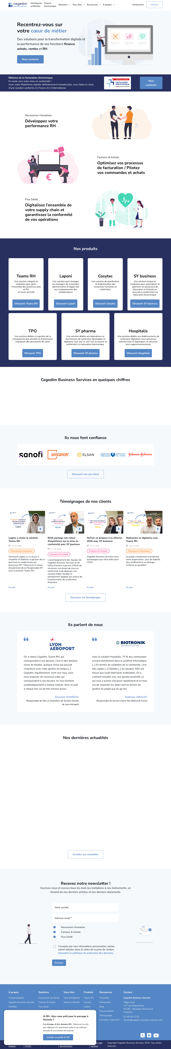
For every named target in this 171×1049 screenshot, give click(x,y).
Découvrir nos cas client (85, 474)
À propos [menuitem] (107, 4)
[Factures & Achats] (56, 932)
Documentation (106, 1011)
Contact (154, 4)
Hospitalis (138, 331)
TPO (32, 331)
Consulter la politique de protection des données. (86, 953)
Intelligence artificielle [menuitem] (36, 5)
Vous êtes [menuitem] (77, 4)
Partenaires (138, 4)
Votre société (62, 907)
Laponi (65, 276)
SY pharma (85, 331)
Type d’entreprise (71, 997)
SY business (145, 276)
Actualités (104, 997)
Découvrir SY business (144, 303)
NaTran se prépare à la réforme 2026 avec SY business (104, 539)
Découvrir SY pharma (85, 353)
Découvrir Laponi (65, 303)
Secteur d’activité (71, 1002)
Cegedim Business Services (21, 1002)
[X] (142, 1035)
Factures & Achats (32, 807)
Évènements (105, 1002)
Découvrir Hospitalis (138, 353)
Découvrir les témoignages (85, 597)
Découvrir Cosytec (105, 303)
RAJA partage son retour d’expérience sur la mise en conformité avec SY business (64, 541)
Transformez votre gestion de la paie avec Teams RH (64, 789)
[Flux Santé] (56, 936)
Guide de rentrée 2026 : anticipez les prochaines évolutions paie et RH (104, 789)
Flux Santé (43, 1006)
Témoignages (105, 1015)
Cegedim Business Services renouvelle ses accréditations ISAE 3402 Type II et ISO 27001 (143, 794)
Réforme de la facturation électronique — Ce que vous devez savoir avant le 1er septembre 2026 (25, 794)
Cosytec (105, 276)
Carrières (13, 1006)
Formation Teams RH (109, 1019)
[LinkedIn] (149, 1035)
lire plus (12, 587)
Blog (101, 1006)
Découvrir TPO (32, 353)
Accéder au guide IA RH (58, 1037)
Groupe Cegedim (16, 997)
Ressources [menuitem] (92, 4)
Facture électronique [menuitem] (50, 5)
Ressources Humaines (48, 997)
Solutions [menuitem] (63, 4)
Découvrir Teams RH (26, 303)
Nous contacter (30, 59)
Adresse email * (63, 918)
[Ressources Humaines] (56, 927)
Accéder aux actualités (85, 854)
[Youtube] (156, 1035)
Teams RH (26, 276)
